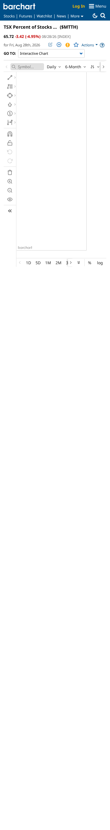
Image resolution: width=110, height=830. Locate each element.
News (61, 16)
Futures (25, 16)
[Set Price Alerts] (67, 44)
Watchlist (44, 16)
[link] (90, 45)
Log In (78, 6)
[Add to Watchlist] (76, 44)
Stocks (9, 16)
